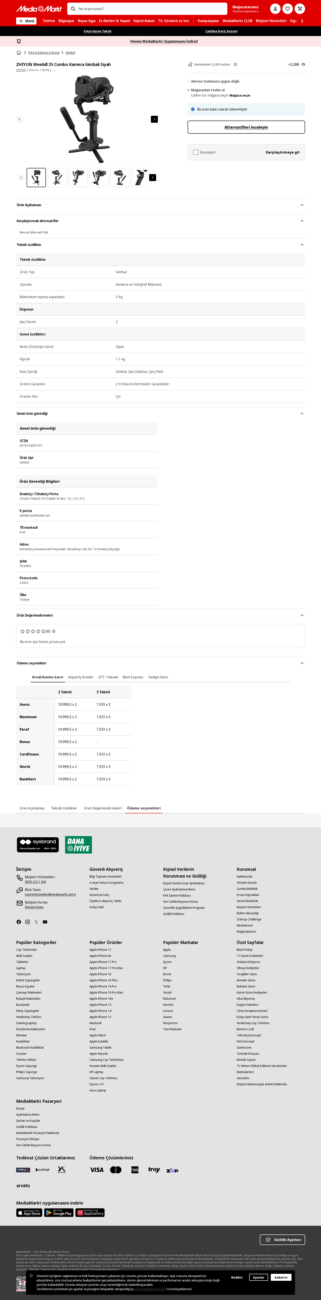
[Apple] (29, 1212)
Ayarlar (258, 1277)
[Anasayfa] (19, 52)
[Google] (59, 1212)
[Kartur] (42, 1169)
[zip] (173, 1170)
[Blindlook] (38, 845)
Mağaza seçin (240, 95)
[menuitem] (49, 21)
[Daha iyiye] (78, 845)
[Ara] (73, 8)
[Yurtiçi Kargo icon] (62, 1169)
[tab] (48, 677)
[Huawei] (90, 1212)
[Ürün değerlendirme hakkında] (53, 631)
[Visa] (97, 1169)
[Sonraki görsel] (154, 119)
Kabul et (281, 1277)
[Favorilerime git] (287, 8)
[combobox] (151, 9)
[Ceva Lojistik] (23, 1169)
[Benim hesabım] (275, 8)
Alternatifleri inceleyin (246, 127)
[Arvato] (23, 1185)
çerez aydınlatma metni (150, 1289)
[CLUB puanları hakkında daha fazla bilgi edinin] (235, 64)
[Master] (116, 1169)
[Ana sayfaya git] (39, 9)
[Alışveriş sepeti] (300, 8)
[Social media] (20, 922)
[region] (160, 735)
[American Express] (135, 1169)
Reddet (237, 1277)
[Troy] (154, 1169)
